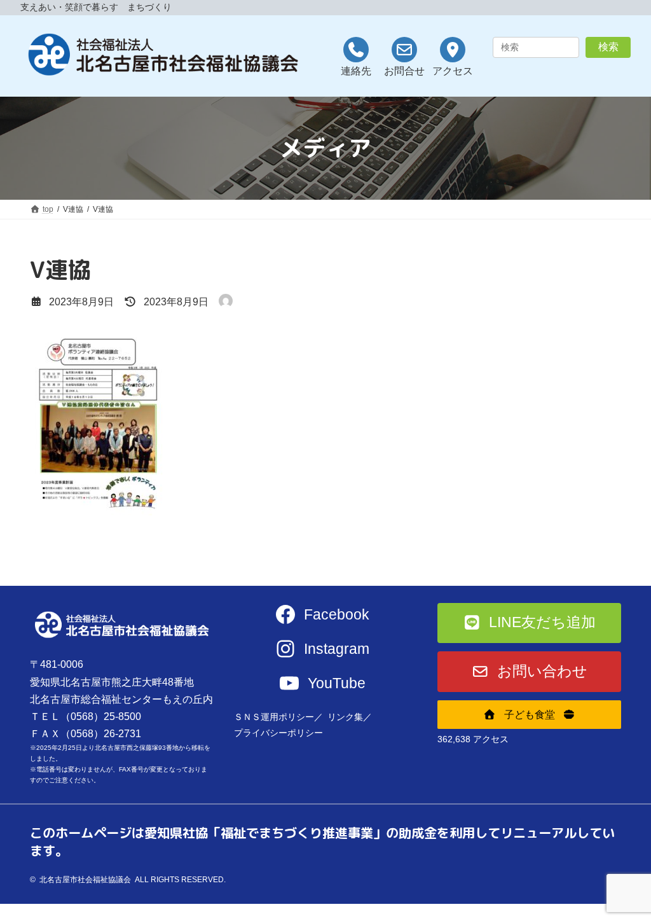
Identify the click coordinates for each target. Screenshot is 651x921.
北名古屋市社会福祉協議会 (85, 879)
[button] (529, 623)
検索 (608, 46)
